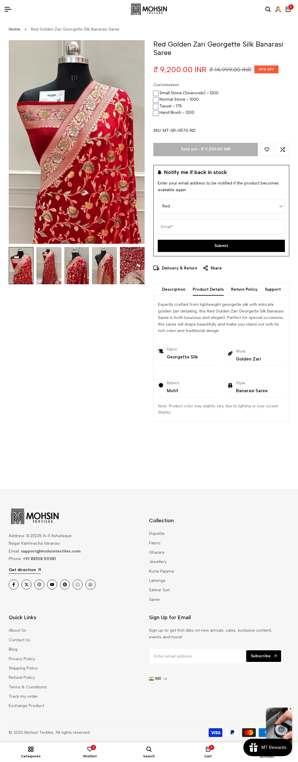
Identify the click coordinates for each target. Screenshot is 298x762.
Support (273, 289)
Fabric (155, 543)
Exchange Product (26, 705)
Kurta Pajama (161, 571)
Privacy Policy (22, 658)
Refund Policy (22, 677)
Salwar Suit (159, 589)
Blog (13, 649)
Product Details (208, 289)
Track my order (23, 696)
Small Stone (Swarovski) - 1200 (189, 92)
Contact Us (19, 639)
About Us (17, 630)
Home (14, 29)
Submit (221, 245)
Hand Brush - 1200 (176, 112)
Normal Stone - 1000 (179, 99)
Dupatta (156, 533)
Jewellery (157, 561)
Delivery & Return (179, 268)
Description (173, 289)
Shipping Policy (23, 668)
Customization (166, 85)
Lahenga (157, 580)
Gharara (156, 552)
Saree (154, 599)
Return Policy (244, 289)
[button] (267, 149)
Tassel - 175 (170, 106)
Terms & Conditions (28, 687)
